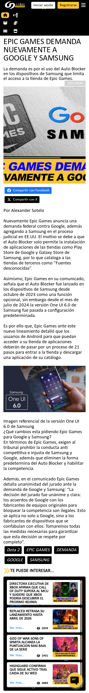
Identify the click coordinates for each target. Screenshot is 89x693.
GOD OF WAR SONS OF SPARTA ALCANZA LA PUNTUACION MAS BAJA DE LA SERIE (28, 644)
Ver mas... (17, 606)
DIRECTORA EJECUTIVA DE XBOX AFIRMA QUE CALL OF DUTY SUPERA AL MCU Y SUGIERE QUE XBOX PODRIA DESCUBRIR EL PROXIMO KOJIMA (29, 593)
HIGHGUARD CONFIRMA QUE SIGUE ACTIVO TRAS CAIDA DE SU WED (28, 669)
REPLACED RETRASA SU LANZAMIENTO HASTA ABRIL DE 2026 (27, 614)
